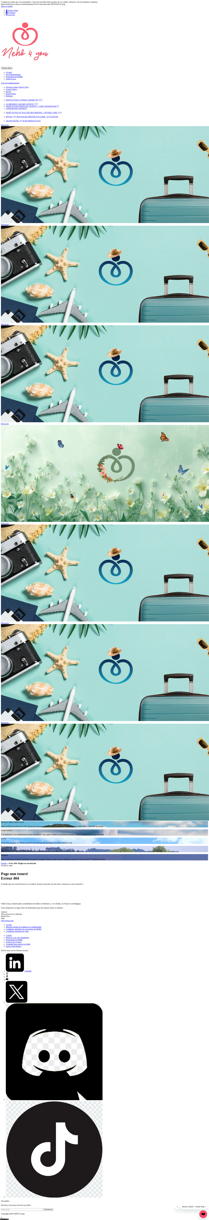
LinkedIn (27, 971)
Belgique (9, 96)
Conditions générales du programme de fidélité (23, 929)
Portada (4, 863)
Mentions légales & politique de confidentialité (23, 927)
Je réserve (11, 13)
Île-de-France (11, 94)
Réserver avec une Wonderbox (17, 938)
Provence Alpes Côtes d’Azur (17, 87)
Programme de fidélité (14, 77)
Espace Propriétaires (13, 946)
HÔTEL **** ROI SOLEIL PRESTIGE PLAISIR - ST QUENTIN (32, 117)
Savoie (8, 92)
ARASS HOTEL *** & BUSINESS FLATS (23, 121)
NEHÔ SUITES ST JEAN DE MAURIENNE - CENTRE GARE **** (34, 113)
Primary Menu (7, 68)
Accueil (9, 72)
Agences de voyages (14, 942)
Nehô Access (11, 79)
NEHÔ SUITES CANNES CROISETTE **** (24, 100)
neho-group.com (7, 921)
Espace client (12, 10)
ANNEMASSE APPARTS (16, 108)
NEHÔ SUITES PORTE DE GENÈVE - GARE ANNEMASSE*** (32, 106)
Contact (9, 935)
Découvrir (5, 125)
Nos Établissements (13, 75)
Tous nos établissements (10, 83)
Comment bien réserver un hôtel (18, 944)
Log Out (11, 15)
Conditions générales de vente (17, 931)
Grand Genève (11, 89)
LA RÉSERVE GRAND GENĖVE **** (22, 104)
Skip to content (6, 6)
